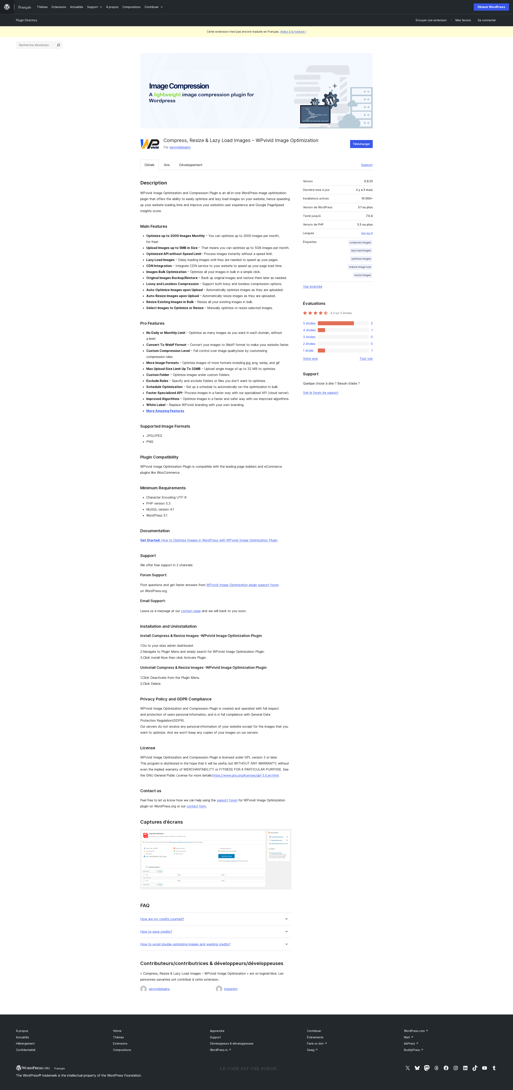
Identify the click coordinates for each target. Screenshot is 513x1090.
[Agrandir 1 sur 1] (286, 834)
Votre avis (310, 359)
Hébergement (25, 1043)
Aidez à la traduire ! (293, 31)
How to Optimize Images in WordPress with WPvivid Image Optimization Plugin (209, 540)
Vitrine (117, 1031)
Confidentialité (25, 1050)
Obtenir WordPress (491, 7)
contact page (191, 611)
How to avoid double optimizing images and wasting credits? (185, 944)
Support (367, 165)
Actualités (22, 1037)
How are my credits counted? (162, 919)
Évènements (315, 1037)
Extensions (120, 1043)
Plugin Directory (26, 20)
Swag (312, 1050)
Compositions (122, 1050)
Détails (149, 165)
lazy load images (361, 250)
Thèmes (118, 1037)
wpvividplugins (180, 147)
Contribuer (314, 1031)
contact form (196, 806)
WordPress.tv (220, 1050)
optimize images (361, 258)
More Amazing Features (165, 411)
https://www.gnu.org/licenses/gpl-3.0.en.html (246, 775)
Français (59, 1068)
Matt (408, 1037)
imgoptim (230, 989)
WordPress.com (416, 1031)
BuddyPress (413, 1050)
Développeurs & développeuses (231, 1043)
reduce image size (360, 266)
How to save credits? (156, 932)
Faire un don (317, 1043)
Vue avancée (312, 286)
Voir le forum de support (320, 393)
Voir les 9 (367, 233)
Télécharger (361, 144)
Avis (167, 165)
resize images (362, 275)
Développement (190, 165)
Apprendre (217, 1031)
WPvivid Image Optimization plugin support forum (242, 585)
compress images (360, 242)
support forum (227, 800)
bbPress (411, 1043)
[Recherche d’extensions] (59, 45)
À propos (22, 1031)
